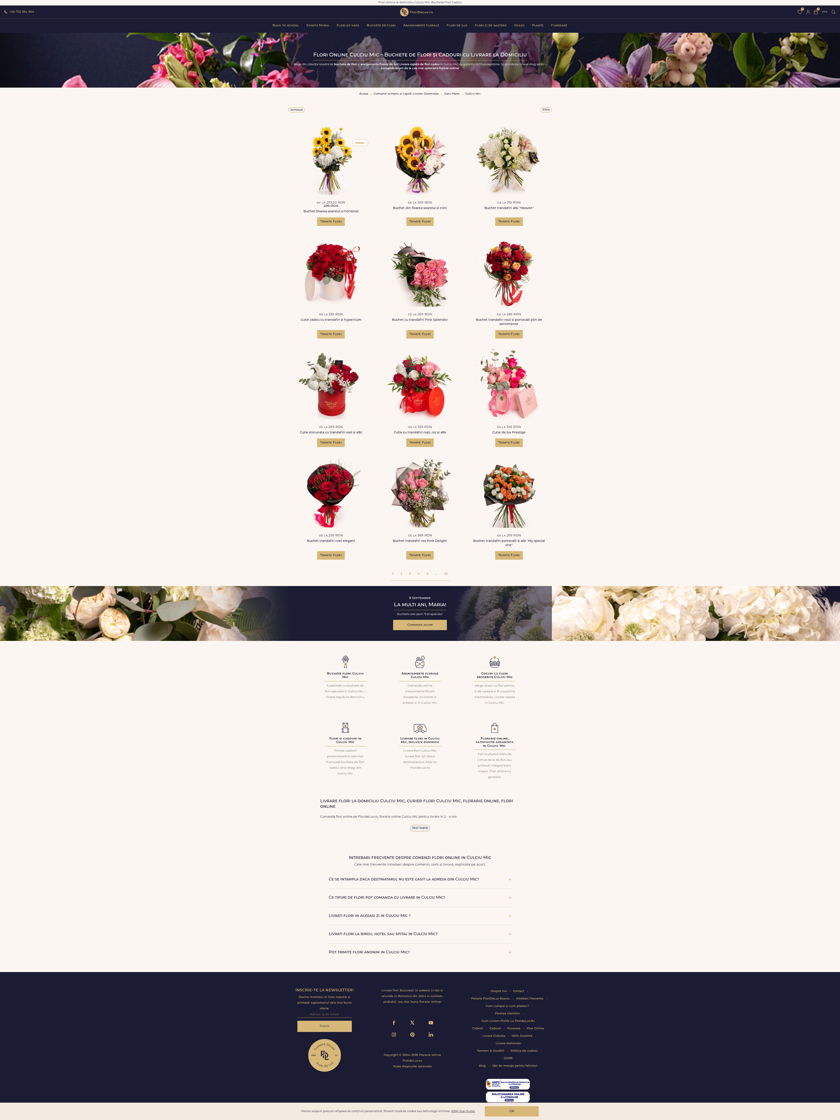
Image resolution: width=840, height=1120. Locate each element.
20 (446, 573)
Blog (483, 1065)
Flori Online (535, 1028)
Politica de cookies (525, 1051)
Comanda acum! (420, 625)
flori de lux (416, 12)
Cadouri (496, 1028)
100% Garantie (522, 1036)
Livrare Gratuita (494, 1036)
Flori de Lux (457, 25)
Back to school (286, 25)
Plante (538, 25)
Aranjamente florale (421, 25)
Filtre (546, 109)
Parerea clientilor (508, 1013)
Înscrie (324, 1026)
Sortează (296, 109)
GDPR (508, 1058)
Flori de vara (348, 25)
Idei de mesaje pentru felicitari (514, 1065)
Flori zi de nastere (491, 25)
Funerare (559, 25)
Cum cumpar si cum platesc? (508, 1006)
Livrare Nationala (508, 1043)
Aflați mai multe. (463, 1111)
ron (824, 12)
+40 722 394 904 (21, 12)
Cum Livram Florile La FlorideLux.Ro (508, 1021)
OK (511, 1111)
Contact (519, 991)
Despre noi (499, 991)
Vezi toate (420, 828)
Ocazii (519, 25)
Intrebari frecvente (530, 998)
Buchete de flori (381, 25)
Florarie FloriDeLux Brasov (491, 998)
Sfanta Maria (317, 25)
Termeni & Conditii (491, 1051)
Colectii (478, 1028)
